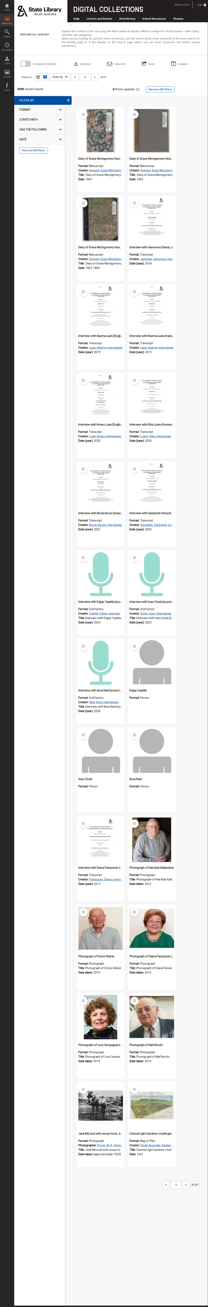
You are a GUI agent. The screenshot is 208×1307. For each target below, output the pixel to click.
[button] (116, 63)
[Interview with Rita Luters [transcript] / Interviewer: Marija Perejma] (151, 396)
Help (76, 18)
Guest (186, 4)
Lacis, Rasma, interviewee (105, 347)
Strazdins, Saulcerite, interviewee (161, 525)
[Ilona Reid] (151, 751)
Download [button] (82, 64)
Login (7, 63)
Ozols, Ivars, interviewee (155, 613)
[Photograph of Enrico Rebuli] (100, 928)
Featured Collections (108, 25)
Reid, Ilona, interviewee (104, 702)
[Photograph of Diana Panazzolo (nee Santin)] (151, 928)
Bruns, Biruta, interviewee (105, 525)
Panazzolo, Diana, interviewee (108, 879)
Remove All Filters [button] (160, 89)
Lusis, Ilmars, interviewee (105, 436)
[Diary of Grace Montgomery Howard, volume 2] (151, 130)
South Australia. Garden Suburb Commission (168, 1145)
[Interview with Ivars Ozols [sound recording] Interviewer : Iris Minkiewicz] (151, 574)
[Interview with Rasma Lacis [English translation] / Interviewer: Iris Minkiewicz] (100, 308)
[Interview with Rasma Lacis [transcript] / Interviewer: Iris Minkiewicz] (151, 308)
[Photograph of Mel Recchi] (151, 1017)
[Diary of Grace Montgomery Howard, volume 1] (100, 130)
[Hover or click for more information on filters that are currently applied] (137, 89)
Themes (178, 18)
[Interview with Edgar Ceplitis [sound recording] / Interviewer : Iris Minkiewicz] (100, 574)
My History (7, 50)
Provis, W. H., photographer (114, 1145)
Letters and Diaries (99, 18)
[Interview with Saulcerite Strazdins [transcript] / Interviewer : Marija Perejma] (151, 485)
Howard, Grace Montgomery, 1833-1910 (114, 170)
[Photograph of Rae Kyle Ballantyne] (151, 840)
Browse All (7, 23)
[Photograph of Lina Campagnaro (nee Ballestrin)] (100, 1017)
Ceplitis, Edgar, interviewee (106, 613)
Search (7, 36)
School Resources (154, 18)
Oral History (127, 18)
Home (7, 10)
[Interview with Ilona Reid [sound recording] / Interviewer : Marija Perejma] (100, 662)
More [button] (7, 90)
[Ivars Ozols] (100, 751)
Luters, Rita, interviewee (155, 436)
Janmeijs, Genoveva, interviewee (161, 259)
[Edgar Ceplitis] (151, 662)
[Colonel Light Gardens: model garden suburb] (151, 1105)
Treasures (80, 25)
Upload (7, 76)
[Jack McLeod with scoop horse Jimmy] (100, 1105)
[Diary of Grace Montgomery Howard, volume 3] (100, 219)
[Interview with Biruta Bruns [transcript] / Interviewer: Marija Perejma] (100, 485)
